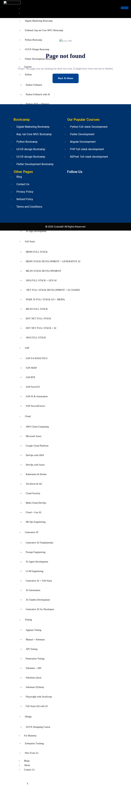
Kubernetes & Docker (36, 474)
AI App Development (36, 231)
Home (27, 8)
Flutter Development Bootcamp (40, 59)
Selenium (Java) (33, 677)
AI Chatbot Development (38, 600)
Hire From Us (31, 753)
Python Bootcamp (33, 40)
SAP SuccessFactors (35, 406)
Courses (28, 66)
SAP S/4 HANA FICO (36, 358)
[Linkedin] (86, 178)
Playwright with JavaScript (39, 696)
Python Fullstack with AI (38, 94)
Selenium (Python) (35, 687)
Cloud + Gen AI (33, 512)
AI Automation (33, 590)
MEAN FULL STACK (37, 309)
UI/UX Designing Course (38, 727)
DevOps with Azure (35, 465)
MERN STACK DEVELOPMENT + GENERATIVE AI (53, 261)
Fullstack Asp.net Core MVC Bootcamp (44, 30)
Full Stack (30, 241)
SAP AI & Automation (37, 396)
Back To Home (65, 78)
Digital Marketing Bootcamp (39, 21)
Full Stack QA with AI (37, 706)
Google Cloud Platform (37, 445)
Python (28, 74)
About (27, 765)
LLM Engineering (34, 571)
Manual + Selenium (35, 639)
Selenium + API (33, 668)
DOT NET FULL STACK (38, 318)
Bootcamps (29, 13)
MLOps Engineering (36, 522)
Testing (28, 619)
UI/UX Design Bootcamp (37, 49)
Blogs (27, 761)
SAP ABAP (31, 368)
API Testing (31, 649)
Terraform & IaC (34, 484)
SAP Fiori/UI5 (33, 387)
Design (28, 716)
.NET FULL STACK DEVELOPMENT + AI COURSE (53, 290)
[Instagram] (93, 178)
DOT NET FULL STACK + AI (41, 328)
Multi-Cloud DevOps (36, 503)
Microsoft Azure (33, 436)
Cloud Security (33, 493)
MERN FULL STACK (37, 252)
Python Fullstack (34, 85)
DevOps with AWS (35, 455)
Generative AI (31, 532)
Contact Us (29, 769)
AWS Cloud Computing (37, 426)
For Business (30, 735)
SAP (27, 348)
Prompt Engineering (35, 552)
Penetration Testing (35, 658)
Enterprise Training (34, 743)
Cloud (28, 416)
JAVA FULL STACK (36, 337)
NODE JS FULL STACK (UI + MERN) (45, 299)
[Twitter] (78, 178)
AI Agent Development (37, 561)
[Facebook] (70, 178)
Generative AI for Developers (40, 609)
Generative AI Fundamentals (39, 542)
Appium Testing (33, 630)
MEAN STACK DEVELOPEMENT (43, 271)
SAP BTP (30, 377)
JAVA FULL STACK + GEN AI (41, 280)
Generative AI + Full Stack (39, 580)
